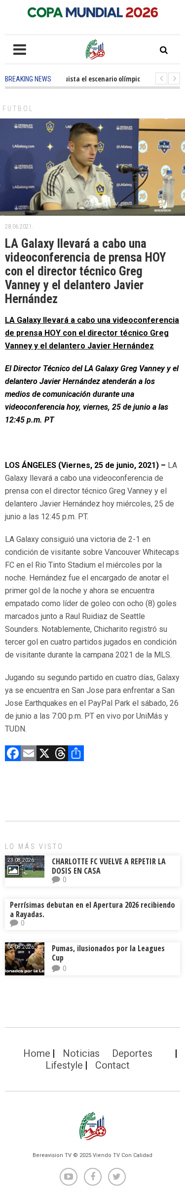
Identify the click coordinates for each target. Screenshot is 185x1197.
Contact (112, 1065)
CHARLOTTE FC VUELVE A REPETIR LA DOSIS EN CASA (109, 866)
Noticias (81, 1053)
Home (36, 1053)
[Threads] (60, 754)
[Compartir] (76, 754)
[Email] (29, 754)
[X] (44, 754)
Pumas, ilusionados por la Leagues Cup (108, 953)
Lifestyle (64, 1065)
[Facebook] (13, 754)
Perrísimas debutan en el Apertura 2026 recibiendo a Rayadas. (92, 909)
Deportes (132, 1053)
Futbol (18, 109)
